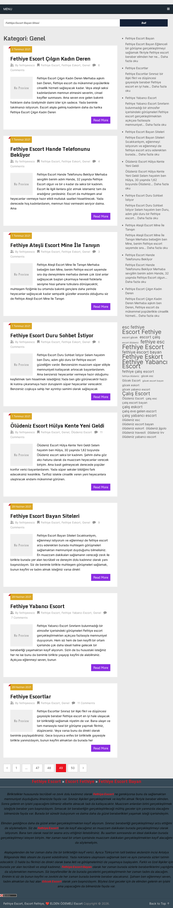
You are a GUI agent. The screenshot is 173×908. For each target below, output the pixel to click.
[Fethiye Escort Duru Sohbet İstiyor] (21, 364)
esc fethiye (133, 327)
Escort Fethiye (141, 332)
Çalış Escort (136, 393)
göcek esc (147, 376)
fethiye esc (153, 342)
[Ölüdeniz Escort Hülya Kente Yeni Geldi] (21, 454)
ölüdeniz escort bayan (138, 424)
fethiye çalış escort (138, 371)
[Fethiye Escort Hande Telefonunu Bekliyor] (21, 183)
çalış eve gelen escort (139, 411)
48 (49, 768)
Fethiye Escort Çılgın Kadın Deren (50, 58)
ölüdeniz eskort (133, 428)
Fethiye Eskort (71, 65)
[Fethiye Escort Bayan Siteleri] (21, 544)
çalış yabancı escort (139, 415)
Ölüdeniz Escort (81, 432)
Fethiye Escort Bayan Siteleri (45, 516)
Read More (100, 120)
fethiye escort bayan (142, 352)
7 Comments (19, 617)
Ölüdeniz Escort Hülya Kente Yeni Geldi (57, 425)
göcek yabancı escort (136, 389)
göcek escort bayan (153, 380)
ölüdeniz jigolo (156, 428)
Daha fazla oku (156, 124)
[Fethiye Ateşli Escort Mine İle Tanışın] (21, 273)
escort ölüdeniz (130, 342)
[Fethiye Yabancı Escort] (21, 634)
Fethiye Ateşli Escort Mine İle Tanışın (55, 245)
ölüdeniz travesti (134, 432)
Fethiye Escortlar (30, 696)
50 (73, 768)
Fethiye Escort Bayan (139, 38)
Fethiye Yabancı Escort (37, 606)
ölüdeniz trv (155, 432)
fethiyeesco (27, 65)
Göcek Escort (131, 380)
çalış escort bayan (134, 402)
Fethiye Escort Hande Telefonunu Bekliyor (50, 152)
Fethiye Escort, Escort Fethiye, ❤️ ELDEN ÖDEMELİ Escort (43, 903)
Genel (86, 65)
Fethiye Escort (50, 65)
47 (37, 768)
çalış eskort (132, 407)
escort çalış (150, 337)
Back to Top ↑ (159, 903)
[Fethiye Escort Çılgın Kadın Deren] (21, 87)
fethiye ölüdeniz (130, 376)
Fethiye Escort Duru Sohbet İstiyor (51, 335)
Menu (7, 9)
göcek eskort (130, 385)
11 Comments (86, 703)
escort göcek (130, 337)
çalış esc (151, 398)
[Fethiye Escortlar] (21, 720)
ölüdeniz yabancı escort (139, 437)
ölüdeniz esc (131, 420)
